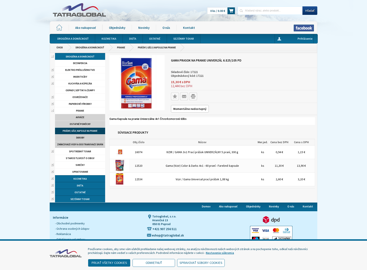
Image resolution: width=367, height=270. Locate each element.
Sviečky (80, 164)
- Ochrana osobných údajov (72, 229)
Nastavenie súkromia (220, 253)
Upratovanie (80, 171)
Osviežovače (80, 97)
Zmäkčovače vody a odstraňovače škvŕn (80, 144)
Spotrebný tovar (80, 151)
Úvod (59, 47)
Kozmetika (80, 178)
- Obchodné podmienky (70, 223)
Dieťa (80, 185)
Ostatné (80, 192)
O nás (166, 28)
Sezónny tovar (80, 199)
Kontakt (189, 28)
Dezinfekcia (80, 63)
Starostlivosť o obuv (80, 158)
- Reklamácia (63, 234)
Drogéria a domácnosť (90, 47)
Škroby (80, 137)
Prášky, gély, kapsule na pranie (157, 47)
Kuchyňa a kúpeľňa (80, 83)
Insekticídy (80, 76)
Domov (206, 206)
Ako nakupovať (85, 28)
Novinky (144, 28)
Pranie (121, 47)
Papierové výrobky (80, 103)
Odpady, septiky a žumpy (80, 90)
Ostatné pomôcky (80, 124)
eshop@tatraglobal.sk (167, 235)
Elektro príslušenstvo (80, 69)
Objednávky (117, 28)
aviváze (80, 117)
